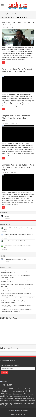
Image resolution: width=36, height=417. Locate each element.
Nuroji (12, 398)
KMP (24, 394)
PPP (19, 401)
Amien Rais (16, 389)
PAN (16, 398)
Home (1, 13)
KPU (8, 396)
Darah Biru (7, 216)
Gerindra (32, 389)
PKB (17, 400)
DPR (26, 389)
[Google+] (17, 412)
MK (27, 396)
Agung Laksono (4, 389)
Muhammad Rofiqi (5, 398)
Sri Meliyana (4, 405)
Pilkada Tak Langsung (10, 400)
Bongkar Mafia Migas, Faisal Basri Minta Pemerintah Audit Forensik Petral (16, 118)
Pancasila (21, 398)
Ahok (11, 389)
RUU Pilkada (27, 403)
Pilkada (2, 400)
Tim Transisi (12, 405)
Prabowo (25, 400)
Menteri (23, 396)
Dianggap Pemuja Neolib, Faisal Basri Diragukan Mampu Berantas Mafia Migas (18, 167)
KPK (5, 396)
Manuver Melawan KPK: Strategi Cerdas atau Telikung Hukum (17, 284)
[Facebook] (19, 412)
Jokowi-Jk (11, 394)
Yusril (16, 405)
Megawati (18, 396)
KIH (21, 394)
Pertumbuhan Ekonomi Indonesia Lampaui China (16, 259)
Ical (6, 391)
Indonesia (11, 391)
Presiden (6, 403)
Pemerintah (31, 398)
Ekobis (12, 74)
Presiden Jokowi (13, 403)
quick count (21, 403)
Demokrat (22, 389)
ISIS (17, 391)
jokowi (4, 393)
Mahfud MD (13, 396)
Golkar (2, 391)
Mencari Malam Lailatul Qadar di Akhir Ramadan (16, 241)
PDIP (26, 398)
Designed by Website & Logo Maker (18, 410)
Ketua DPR (17, 394)
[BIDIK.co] (18, 5)
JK (29, 391)
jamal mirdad (23, 391)
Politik (12, 27)
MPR (30, 396)
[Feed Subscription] (35, 17)
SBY (32, 403)
